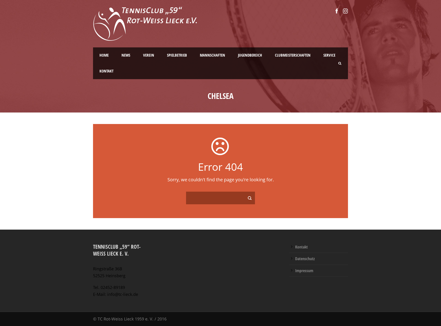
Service (329, 55)
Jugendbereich (250, 55)
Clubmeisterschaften (293, 55)
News (126, 55)
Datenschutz (305, 258)
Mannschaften (212, 55)
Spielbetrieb (177, 55)
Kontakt (106, 71)
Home (104, 55)
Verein (148, 55)
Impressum (304, 270)
